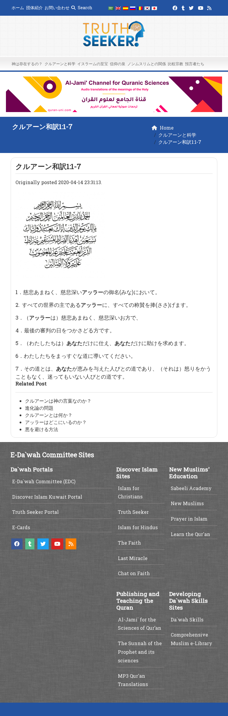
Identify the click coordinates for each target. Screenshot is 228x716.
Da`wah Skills (187, 619)
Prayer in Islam (189, 519)
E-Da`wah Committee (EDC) (43, 481)
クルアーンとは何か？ (48, 415)
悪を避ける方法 (41, 429)
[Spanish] (125, 7)
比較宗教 (175, 63)
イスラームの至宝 (92, 63)
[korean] (147, 7)
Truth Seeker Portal (35, 512)
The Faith (129, 543)
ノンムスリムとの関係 (146, 63)
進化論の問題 (39, 408)
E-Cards (21, 527)
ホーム (18, 7)
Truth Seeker (133, 512)
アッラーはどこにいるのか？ (56, 422)
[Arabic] (111, 7)
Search (84, 7)
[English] (118, 7)
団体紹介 (34, 7)
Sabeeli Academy (191, 488)
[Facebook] (175, 7)
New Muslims (187, 503)
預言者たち (194, 63)
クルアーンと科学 (60, 63)
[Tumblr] (184, 7)
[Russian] (132, 7)
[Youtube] (201, 7)
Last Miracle (133, 558)
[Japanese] (154, 7)
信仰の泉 (117, 63)
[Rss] (210, 7)
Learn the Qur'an (190, 534)
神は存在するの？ (27, 63)
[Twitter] (192, 7)
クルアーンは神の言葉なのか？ (58, 401)
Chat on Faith (134, 573)
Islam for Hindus (138, 527)
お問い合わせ (57, 7)
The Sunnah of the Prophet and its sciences (140, 652)
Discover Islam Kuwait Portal (47, 497)
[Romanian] (139, 7)
